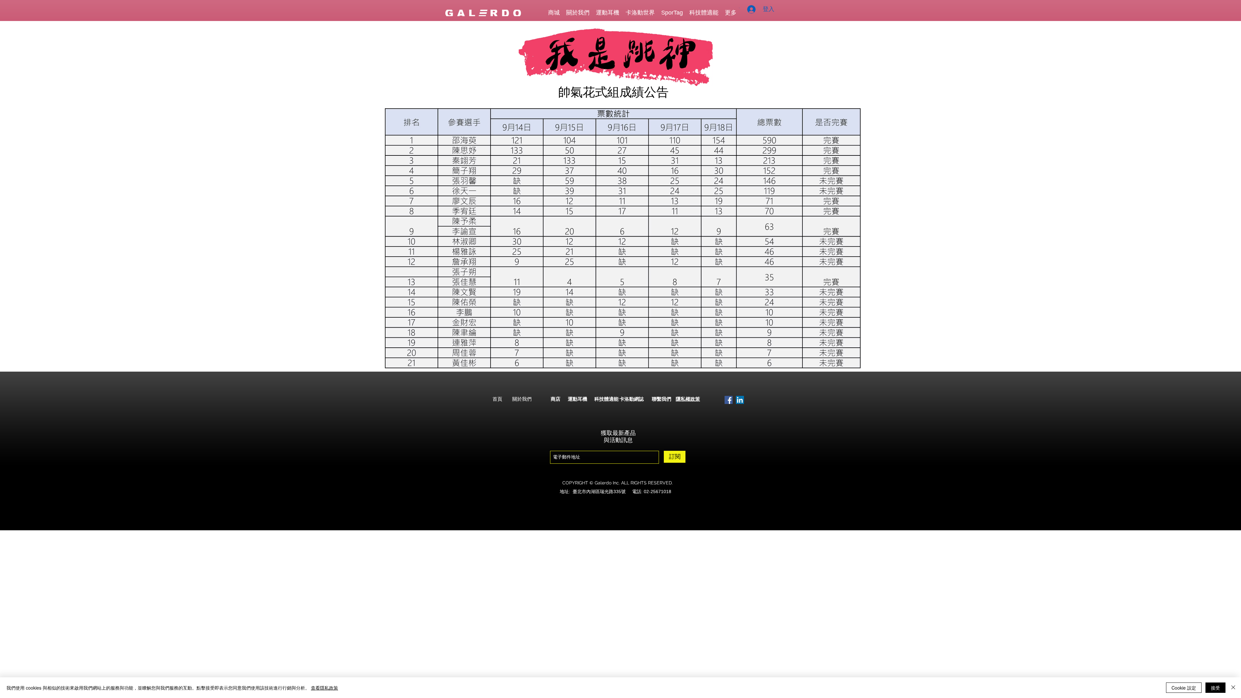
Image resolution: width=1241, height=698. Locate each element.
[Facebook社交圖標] (729, 400)
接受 (1215, 687)
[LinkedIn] (740, 400)
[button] (739, 7)
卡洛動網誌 (632, 399)
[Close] (1233, 687)
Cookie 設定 (1184, 687)
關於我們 (522, 399)
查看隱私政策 (324, 687)
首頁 (497, 399)
